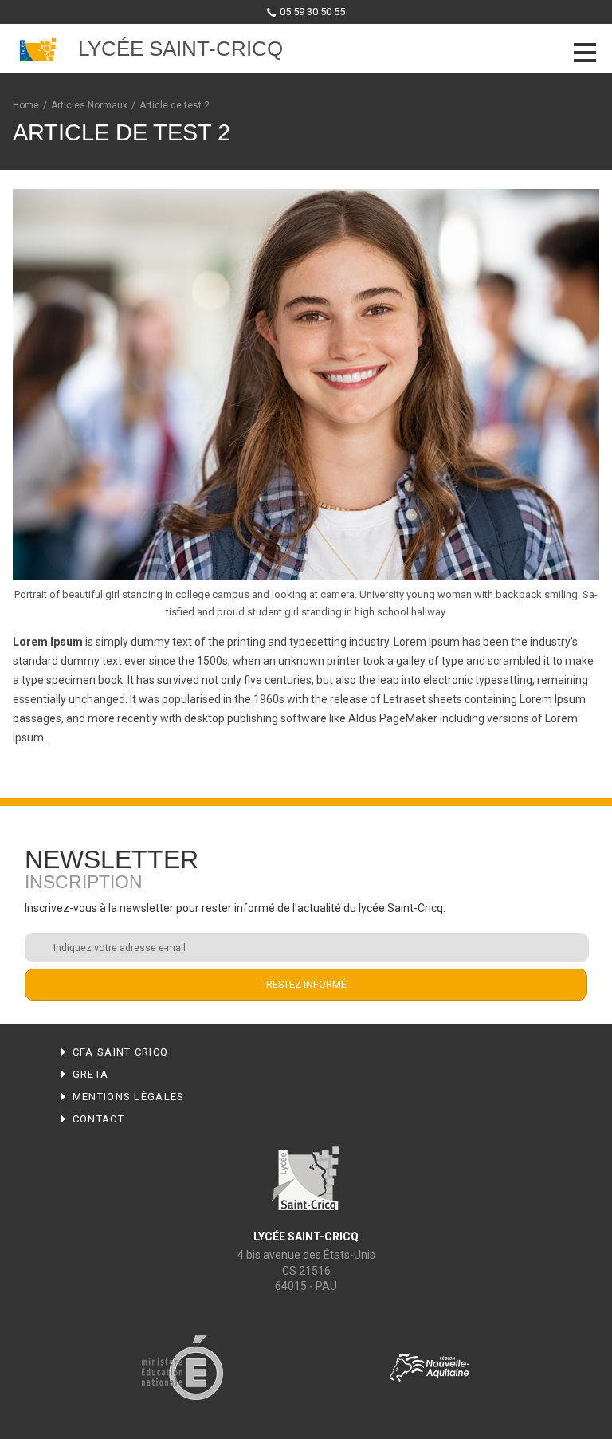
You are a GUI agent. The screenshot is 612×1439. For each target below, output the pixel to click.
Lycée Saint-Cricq (180, 49)
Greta (91, 1074)
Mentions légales (129, 1097)
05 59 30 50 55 (312, 12)
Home (26, 105)
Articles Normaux (89, 105)
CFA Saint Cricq (121, 1052)
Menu (585, 52)
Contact (98, 1119)
